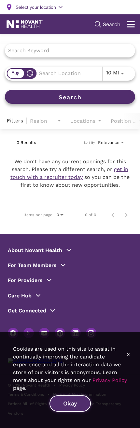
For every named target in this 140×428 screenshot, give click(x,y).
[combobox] (66, 50)
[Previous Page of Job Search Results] (112, 214)
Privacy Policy (109, 380)
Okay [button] (70, 403)
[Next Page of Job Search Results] (126, 214)
